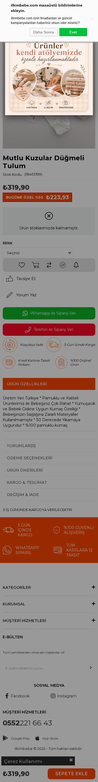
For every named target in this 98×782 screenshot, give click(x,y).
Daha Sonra (43, 32)
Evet (73, 32)
